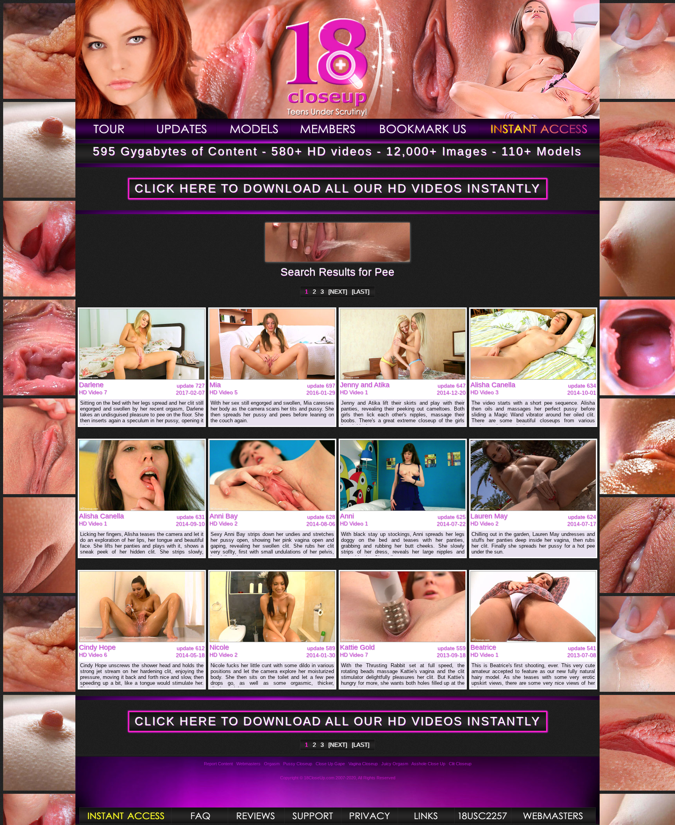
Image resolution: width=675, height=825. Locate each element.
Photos (125, 815)
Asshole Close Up (428, 763)
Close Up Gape (330, 763)
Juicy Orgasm (394, 763)
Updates (181, 129)
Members (328, 129)
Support (312, 815)
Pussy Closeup (297, 763)
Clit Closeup (460, 763)
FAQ (199, 815)
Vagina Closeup (363, 763)
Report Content (218, 763)
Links (426, 815)
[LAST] (361, 291)
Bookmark (422, 129)
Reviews (256, 815)
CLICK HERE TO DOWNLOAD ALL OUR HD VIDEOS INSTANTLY (338, 188)
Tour (110, 129)
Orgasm (272, 763)
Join (539, 129)
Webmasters (248, 763)
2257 (482, 815)
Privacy (369, 815)
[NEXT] (338, 291)
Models (254, 129)
